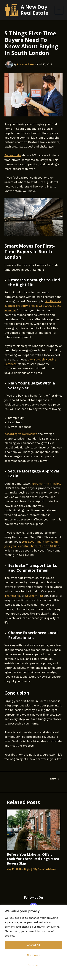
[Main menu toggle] (59, 10)
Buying (28, 869)
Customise (33, 954)
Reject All (33, 965)
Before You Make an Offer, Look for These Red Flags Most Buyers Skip (33, 858)
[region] (33, 939)
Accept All (33, 944)
